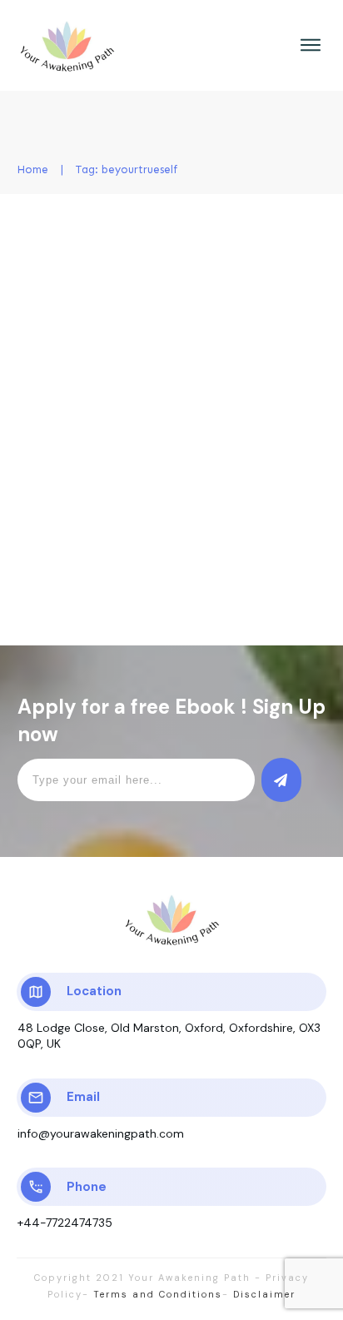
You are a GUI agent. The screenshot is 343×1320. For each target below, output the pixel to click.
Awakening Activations (244, 311)
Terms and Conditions (157, 1294)
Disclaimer (262, 1294)
